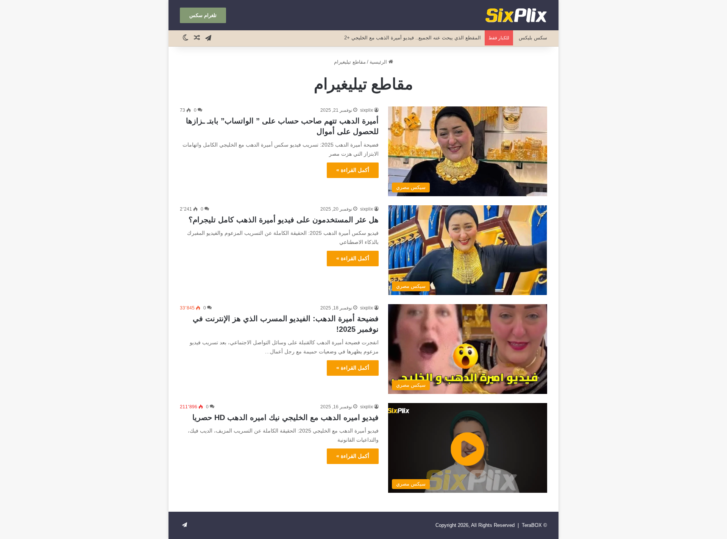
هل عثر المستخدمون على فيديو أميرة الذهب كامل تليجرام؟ (284, 220)
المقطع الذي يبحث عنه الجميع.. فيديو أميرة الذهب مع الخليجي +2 (412, 38)
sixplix (366, 110)
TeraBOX (532, 525)
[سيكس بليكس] (516, 15)
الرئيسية (379, 62)
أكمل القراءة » (352, 170)
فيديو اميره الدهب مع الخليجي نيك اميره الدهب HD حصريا (285, 417)
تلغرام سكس (203, 15)
